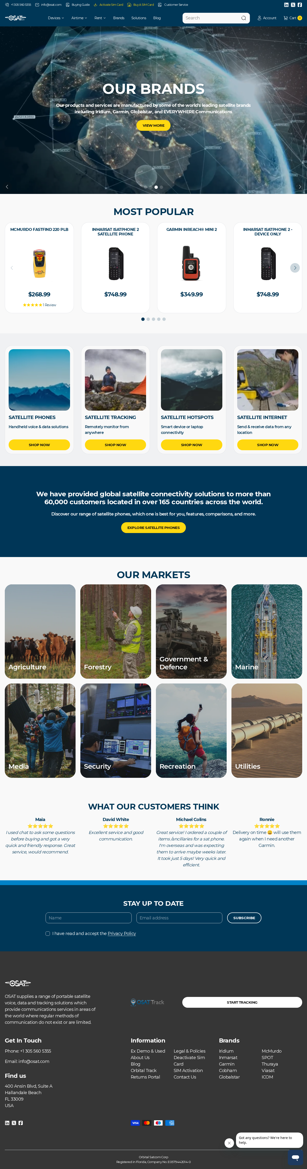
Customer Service (176, 4)
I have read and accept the (94, 933)
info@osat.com (51, 4)
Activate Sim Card (111, 4)
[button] (267, 18)
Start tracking (242, 1002)
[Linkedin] (286, 4)
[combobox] (216, 18)
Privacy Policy (122, 933)
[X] (293, 4)
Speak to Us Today (153, 116)
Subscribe (244, 918)
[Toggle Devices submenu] (64, 18)
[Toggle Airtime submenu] (87, 18)
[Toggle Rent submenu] (106, 18)
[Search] (243, 18)
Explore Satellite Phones (153, 527)
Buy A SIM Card (143, 4)
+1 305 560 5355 (21, 4)
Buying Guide (80, 4)
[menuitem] (52, 18)
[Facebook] (299, 4)
